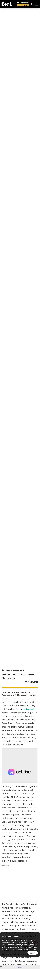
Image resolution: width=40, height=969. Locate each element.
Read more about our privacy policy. (22, 949)
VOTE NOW (23, 5)
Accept (33, 953)
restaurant (28, 709)
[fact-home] (6, 3)
